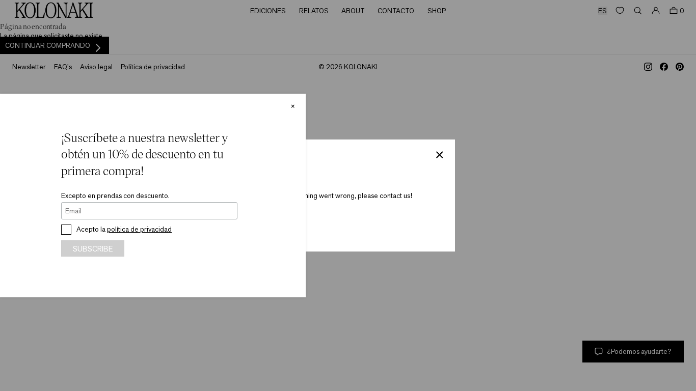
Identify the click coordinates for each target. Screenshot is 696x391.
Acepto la (124, 229)
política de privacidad (139, 229)
